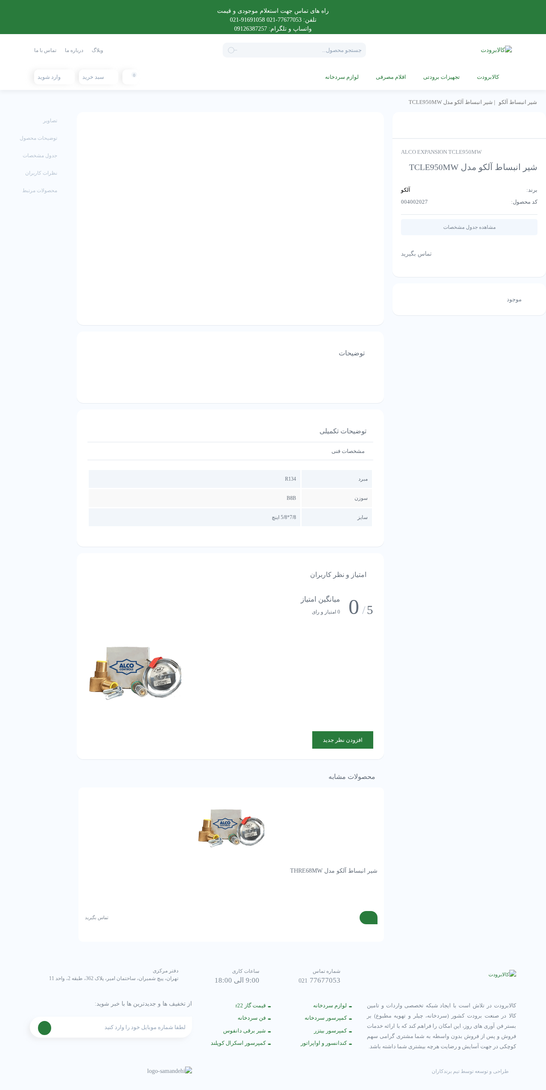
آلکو (405, 190)
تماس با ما (45, 50)
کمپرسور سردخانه (326, 1018)
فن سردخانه (252, 1018)
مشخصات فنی (348, 451)
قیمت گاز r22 (250, 1005)
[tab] (348, 451)
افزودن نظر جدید (343, 740)
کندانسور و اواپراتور (324, 1043)
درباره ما (74, 50)
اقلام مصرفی (391, 77)
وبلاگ (97, 50)
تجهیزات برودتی (441, 77)
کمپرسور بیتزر (330, 1030)
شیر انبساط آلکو (518, 102)
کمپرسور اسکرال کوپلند (238, 1043)
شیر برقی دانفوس (244, 1030)
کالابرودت (488, 77)
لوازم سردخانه (342, 77)
